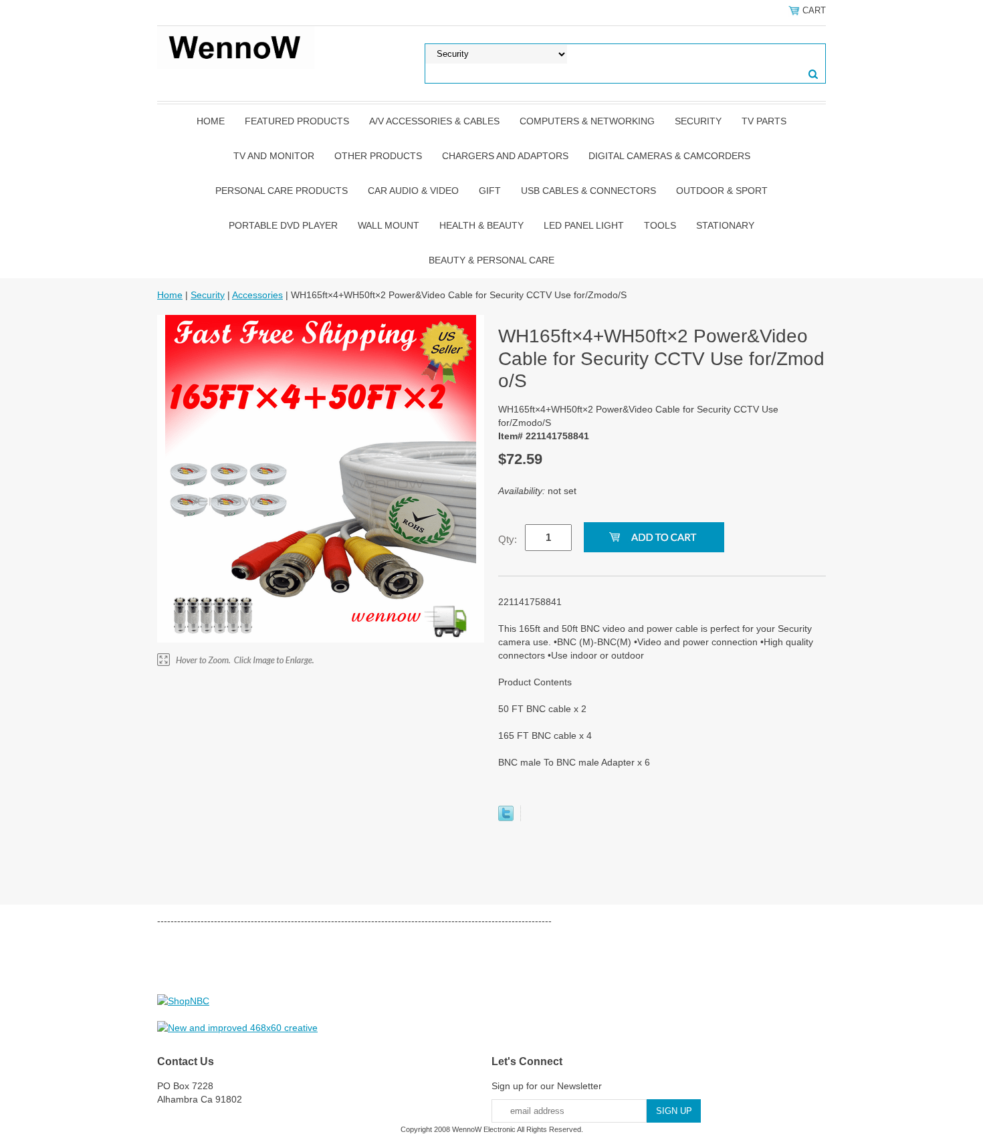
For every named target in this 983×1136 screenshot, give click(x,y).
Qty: (507, 539)
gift (490, 190)
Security (698, 121)
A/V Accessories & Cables (434, 121)
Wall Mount (388, 225)
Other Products (378, 155)
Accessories (257, 295)
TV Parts (764, 121)
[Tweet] (506, 817)
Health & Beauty (481, 225)
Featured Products (297, 121)
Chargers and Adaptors (505, 155)
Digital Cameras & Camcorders (669, 155)
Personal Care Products (281, 190)
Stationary (725, 225)
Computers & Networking (587, 121)
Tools (660, 225)
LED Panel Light (584, 225)
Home (211, 121)
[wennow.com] (235, 46)
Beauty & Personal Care (491, 260)
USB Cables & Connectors (588, 190)
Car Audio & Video (413, 190)
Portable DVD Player (283, 225)
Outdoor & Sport (722, 190)
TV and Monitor (273, 155)
